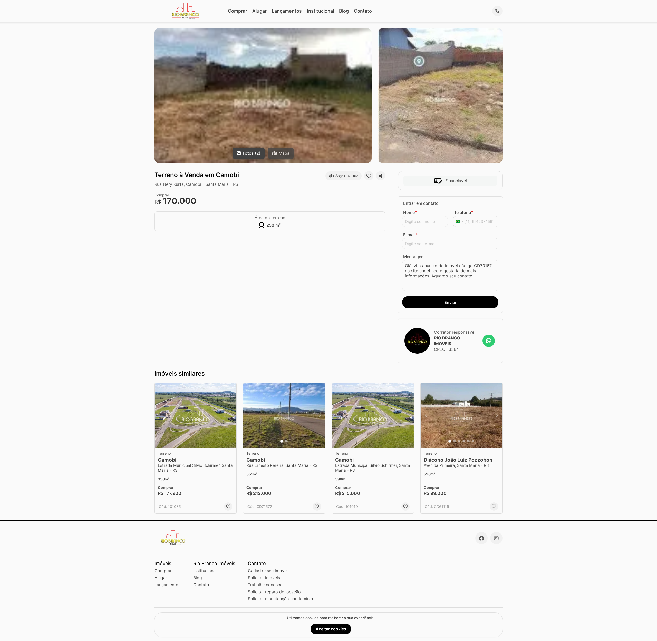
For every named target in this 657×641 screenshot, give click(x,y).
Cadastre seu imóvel (268, 570)
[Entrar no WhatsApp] (488, 341)
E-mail (410, 234)
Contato (363, 11)
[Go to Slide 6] (473, 441)
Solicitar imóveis (264, 577)
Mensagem (414, 256)
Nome (410, 212)
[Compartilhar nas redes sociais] (380, 175)
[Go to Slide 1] (281, 441)
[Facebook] (481, 538)
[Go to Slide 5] (468, 441)
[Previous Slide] (248, 415)
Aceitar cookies (331, 629)
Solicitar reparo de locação (274, 591)
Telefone (463, 212)
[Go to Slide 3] (459, 441)
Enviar (450, 302)
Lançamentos (287, 11)
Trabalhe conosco (265, 584)
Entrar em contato (421, 203)
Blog (344, 11)
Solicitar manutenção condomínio (280, 598)
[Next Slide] (319, 415)
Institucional (320, 11)
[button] (195, 415)
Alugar (259, 11)
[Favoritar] (368, 175)
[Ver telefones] (497, 11)
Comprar (237, 11)
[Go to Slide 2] (286, 441)
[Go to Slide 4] (463, 441)
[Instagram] (496, 538)
